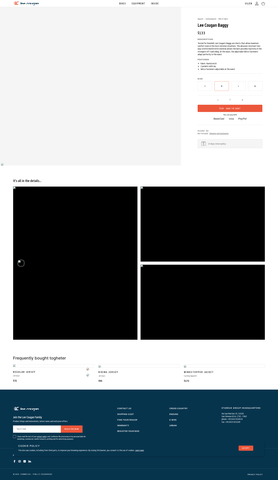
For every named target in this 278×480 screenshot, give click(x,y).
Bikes (122, 3)
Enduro (173, 414)
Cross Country (178, 408)
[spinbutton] (230, 100)
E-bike (173, 420)
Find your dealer (127, 420)
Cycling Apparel (210, 19)
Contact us (124, 408)
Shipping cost (125, 414)
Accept (246, 448)
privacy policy (42, 436)
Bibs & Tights (223, 19)
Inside (155, 3)
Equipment (138, 3)
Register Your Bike (128, 431)
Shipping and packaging (218, 133)
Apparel (200, 19)
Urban (173, 425)
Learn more (139, 450)
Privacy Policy (255, 474)
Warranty (123, 425)
